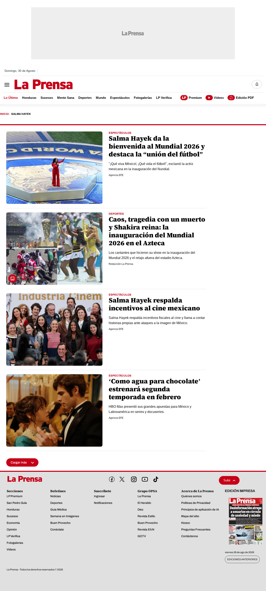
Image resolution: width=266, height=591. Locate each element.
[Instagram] (133, 478)
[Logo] (33, 84)
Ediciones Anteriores (242, 559)
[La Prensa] (26, 479)
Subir (226, 480)
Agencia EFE (116, 175)
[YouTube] (144, 478)
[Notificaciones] (257, 84)
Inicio (4, 114)
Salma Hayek (21, 114)
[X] (121, 479)
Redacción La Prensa (121, 264)
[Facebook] (110, 478)
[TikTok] (155, 478)
